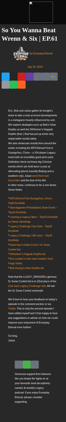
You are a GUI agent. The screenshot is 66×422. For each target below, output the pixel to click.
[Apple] (6, 85)
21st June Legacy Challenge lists (27, 286)
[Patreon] (38, 77)
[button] (62, 12)
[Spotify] (14, 85)
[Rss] (22, 85)
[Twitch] (30, 77)
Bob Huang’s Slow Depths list (27, 268)
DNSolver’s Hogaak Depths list (27, 254)
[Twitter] (6, 77)
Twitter (12, 308)
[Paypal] (46, 77)
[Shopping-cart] (27, 365)
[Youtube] (22, 77)
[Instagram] (14, 77)
